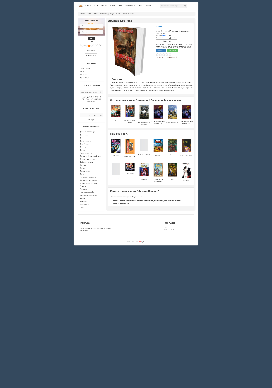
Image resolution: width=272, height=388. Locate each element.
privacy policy (84, 230)
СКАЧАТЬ (161, 50)
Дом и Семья (84, 144)
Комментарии (85, 69)
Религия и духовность (88, 177)
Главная (88, 5)
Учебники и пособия (87, 192)
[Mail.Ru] (85, 45)
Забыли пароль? (91, 55)
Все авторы (91, 101)
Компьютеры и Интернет (89, 159)
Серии (120, 5)
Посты (82, 72)
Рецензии (83, 75)
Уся (126, 347)
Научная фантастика (132, 262)
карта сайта (101, 228)
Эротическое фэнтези (133, 376)
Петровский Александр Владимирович (106, 14)
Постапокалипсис (131, 286)
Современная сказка (132, 319)
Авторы (112, 5)
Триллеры (83, 189)
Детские (83, 138)
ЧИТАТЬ (173, 50)
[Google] (96, 45)
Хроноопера (129, 357)
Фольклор (83, 201)
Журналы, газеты (86, 153)
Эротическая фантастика (134, 371)
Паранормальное (131, 271)
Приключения (85, 171)
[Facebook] (100, 45)
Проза (82, 174)
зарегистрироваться (121, 203)
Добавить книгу (130, 5)
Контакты (150, 5)
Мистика (128, 248)
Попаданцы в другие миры (134, 281)
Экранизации (84, 78)
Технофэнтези (130, 338)
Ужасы (127, 343)
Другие (82, 150)
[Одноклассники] (89, 45)
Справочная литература (89, 180)
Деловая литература (132, 11)
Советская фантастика (133, 314)
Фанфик (83, 198)
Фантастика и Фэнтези (88, 195)
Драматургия (84, 147)
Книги (96, 5)
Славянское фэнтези (132, 309)
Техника (83, 186)
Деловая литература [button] (108, 11)
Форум (141, 5)
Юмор (82, 207)
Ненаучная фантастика (133, 267)
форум (87, 228)
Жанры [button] (103, 5)
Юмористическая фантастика (136, 381)
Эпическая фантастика (133, 362)
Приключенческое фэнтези (135, 290)
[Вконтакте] (81, 45)
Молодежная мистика (133, 257)
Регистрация (91, 50)
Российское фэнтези (132, 300)
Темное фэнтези (131, 333)
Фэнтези (128, 352)
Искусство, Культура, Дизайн (90, 156)
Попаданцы (129, 276)
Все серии (91, 120)
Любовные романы (86, 162)
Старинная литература (88, 183)
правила (108, 228)
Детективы (84, 135)
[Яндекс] (92, 45)
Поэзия (82, 168)
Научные (83, 165)
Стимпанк (128, 328)
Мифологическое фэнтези (134, 253)
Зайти (91, 38)
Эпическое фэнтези (132, 366)
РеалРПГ (128, 295)
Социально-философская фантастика (139, 324)
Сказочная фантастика (133, 305)
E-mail (172, 229)
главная (82, 228)
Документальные (86, 141)
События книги (166, 41)
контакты (93, 228)
